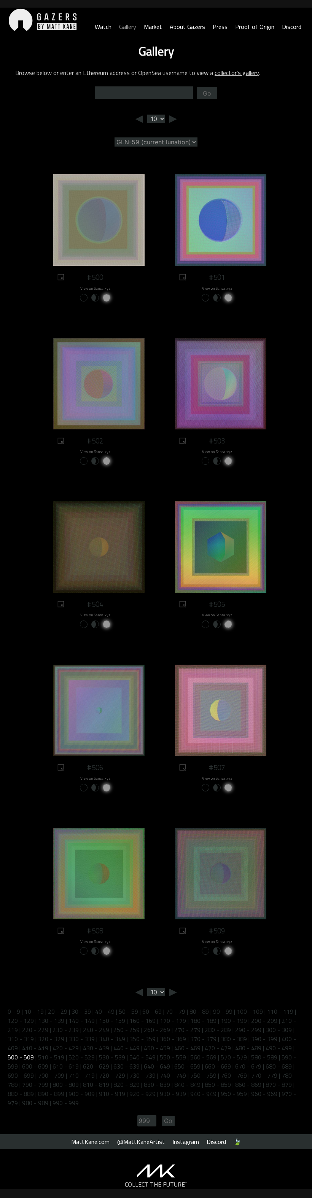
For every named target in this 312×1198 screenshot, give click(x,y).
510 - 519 (51, 1057)
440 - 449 (126, 1048)
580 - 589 (264, 1057)
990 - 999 (66, 1102)
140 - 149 (81, 1020)
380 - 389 (234, 1038)
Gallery (127, 26)
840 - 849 (187, 1084)
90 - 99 (222, 1011)
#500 (95, 277)
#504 (95, 604)
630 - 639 (126, 1066)
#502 (95, 440)
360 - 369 (173, 1038)
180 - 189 (203, 1020)
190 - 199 (234, 1020)
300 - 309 (279, 1029)
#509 (217, 930)
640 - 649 (157, 1066)
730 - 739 (142, 1075)
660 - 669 (218, 1066)
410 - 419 (35, 1048)
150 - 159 (112, 1020)
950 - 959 (234, 1093)
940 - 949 (203, 1093)
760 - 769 (234, 1075)
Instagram (185, 1141)
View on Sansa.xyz (95, 288)
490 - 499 (279, 1048)
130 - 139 (51, 1020)
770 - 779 (264, 1075)
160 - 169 (142, 1020)
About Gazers (187, 26)
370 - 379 (203, 1038)
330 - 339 (81, 1038)
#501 (217, 277)
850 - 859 (218, 1084)
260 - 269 (157, 1029)
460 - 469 (187, 1048)
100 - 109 (250, 1011)
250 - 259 (126, 1029)
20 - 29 (57, 1011)
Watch (103, 26)
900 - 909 (81, 1093)
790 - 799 (35, 1084)
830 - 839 (157, 1084)
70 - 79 (175, 1011)
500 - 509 (21, 1057)
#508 (95, 930)
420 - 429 (66, 1048)
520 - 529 (81, 1057)
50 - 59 (128, 1011)
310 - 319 (21, 1038)
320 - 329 (51, 1038)
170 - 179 (173, 1020)
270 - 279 (187, 1029)
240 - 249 (96, 1029)
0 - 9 (14, 1011)
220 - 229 (35, 1029)
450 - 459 (157, 1048)
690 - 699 (21, 1075)
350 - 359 (142, 1038)
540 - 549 (142, 1057)
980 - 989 (35, 1102)
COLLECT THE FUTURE (156, 1184)
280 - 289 (218, 1029)
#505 (217, 604)
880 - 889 (21, 1093)
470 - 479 (218, 1048)
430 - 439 (96, 1048)
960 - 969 (264, 1093)
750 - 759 (203, 1075)
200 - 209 (264, 1020)
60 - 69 (152, 1011)
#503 (217, 440)
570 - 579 (234, 1057)
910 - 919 (112, 1093)
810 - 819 (96, 1084)
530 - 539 (112, 1057)
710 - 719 (81, 1075)
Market (153, 26)
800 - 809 (66, 1084)
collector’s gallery (237, 72)
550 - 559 (173, 1057)
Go (207, 93)
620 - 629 (96, 1066)
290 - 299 (248, 1029)
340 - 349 (112, 1038)
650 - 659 (187, 1066)
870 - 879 (279, 1084)
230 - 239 (66, 1029)
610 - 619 (66, 1066)
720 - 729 (112, 1075)
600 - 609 (35, 1066)
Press (220, 26)
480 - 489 (248, 1048)
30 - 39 (81, 1011)
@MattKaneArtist (141, 1141)
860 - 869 (248, 1084)
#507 (217, 767)
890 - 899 (51, 1093)
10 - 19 (34, 1011)
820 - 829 (126, 1084)
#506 (95, 767)
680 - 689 (279, 1066)
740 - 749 (173, 1075)
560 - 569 (203, 1057)
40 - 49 (105, 1011)
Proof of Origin (254, 26)
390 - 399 (264, 1038)
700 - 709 (51, 1075)
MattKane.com (90, 1141)
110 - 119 (280, 1011)
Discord (291, 26)
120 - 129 (21, 1020)
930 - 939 (173, 1093)
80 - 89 (199, 1011)
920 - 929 (142, 1093)
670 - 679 (248, 1066)
